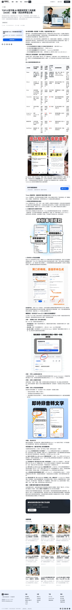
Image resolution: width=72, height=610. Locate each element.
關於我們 (62, 596)
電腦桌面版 (51, 600)
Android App (51, 598)
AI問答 (26, 602)
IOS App (50, 596)
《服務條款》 (24, 608)
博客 (38, 602)
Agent (26, 603)
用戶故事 (62, 598)
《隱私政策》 (29, 608)
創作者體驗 (62, 600)
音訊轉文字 (27, 598)
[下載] (22, 2)
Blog (30, 1)
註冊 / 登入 (60, 1)
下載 (21, 1)
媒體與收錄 (62, 602)
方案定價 (26, 1)
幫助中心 (38, 596)
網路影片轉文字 (28, 600)
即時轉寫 (27, 596)
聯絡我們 (38, 600)
